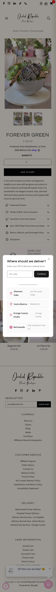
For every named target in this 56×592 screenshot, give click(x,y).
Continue (41, 274)
